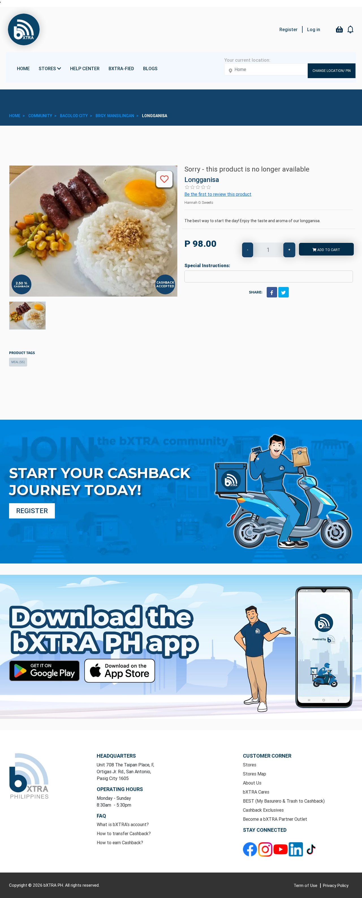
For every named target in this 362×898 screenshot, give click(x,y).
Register (288, 29)
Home (23, 68)
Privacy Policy (335, 885)
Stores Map (254, 774)
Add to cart (328, 250)
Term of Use (306, 885)
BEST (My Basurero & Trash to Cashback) (284, 801)
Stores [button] (48, 68)
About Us (252, 783)
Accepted (165, 286)
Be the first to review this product (217, 194)
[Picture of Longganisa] (27, 315)
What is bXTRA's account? (123, 824)
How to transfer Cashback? (124, 833)
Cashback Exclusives (263, 810)
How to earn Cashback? (120, 842)
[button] (350, 29)
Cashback (21, 286)
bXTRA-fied (121, 68)
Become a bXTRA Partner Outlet (275, 819)
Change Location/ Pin (332, 70)
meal (18, 362)
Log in (313, 29)
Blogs (150, 68)
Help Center (85, 68)
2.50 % (21, 283)
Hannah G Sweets (198, 202)
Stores (249, 765)
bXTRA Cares (256, 792)
